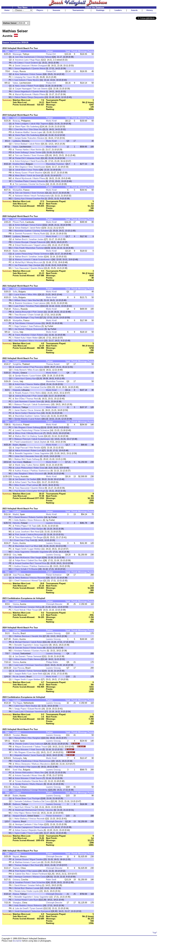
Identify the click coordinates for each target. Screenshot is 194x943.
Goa (14, 555)
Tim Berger (38, 537)
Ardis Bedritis (20, 520)
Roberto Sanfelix (36, 517)
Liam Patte (19, 306)
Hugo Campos (20, 326)
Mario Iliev (39, 772)
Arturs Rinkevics (35, 520)
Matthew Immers (22, 862)
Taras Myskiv (33, 80)
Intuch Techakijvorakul (41, 196)
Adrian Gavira (20, 659)
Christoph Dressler (54, 604)
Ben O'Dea (19, 399)
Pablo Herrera (34, 659)
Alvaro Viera (37, 775)
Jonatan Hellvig (34, 607)
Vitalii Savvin (36, 749)
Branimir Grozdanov (23, 303)
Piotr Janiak (38, 312)
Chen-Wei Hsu (20, 129)
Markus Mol (20, 436)
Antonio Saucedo (22, 775)
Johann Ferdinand (39, 874)
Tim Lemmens (21, 184)
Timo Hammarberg (23, 537)
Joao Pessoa (18, 575)
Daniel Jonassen (22, 65)
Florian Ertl (51, 54)
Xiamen (16, 868)
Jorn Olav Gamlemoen (25, 57)
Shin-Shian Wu (35, 129)
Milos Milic (32, 294)
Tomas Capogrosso (42, 827)
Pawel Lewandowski (23, 442)
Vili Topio (32, 526)
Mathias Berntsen (22, 636)
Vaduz (15, 83)
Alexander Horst (32, 456)
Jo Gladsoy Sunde (35, 436)
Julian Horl (19, 456)
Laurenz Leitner (21, 367)
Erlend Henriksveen (23, 245)
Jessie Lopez (36, 132)
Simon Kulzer (36, 225)
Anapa (15, 71)
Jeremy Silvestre (37, 181)
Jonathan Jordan (36, 239)
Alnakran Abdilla (22, 132)
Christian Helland (44, 57)
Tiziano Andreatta (22, 781)
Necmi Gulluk (21, 413)
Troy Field (34, 317)
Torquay (16, 476)
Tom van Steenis (40, 88)
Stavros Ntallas (33, 384)
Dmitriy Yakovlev (45, 810)
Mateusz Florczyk (22, 404)
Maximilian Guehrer (22, 231)
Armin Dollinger (21, 225)
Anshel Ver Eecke (37, 184)
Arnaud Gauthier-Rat (35, 198)
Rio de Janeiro (19, 676)
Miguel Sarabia (36, 859)
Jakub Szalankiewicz (41, 259)
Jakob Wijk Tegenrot (39, 123)
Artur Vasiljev (37, 529)
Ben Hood (35, 531)
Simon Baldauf (20, 144)
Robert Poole (33, 86)
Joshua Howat (20, 900)
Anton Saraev (36, 74)
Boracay (16, 121)
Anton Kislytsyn (22, 161)
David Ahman (20, 607)
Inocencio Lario (21, 60)
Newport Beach (19, 816)
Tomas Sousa (36, 648)
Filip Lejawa (32, 767)
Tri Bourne (33, 569)
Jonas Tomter (36, 152)
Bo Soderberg (33, 126)
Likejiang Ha (19, 77)
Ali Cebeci (18, 63)
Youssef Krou (40, 563)
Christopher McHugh (36, 491)
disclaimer (17, 941)
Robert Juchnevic (22, 529)
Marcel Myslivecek (23, 94)
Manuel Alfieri (20, 738)
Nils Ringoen (19, 427)
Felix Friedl (19, 248)
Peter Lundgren (21, 123)
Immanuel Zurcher (39, 387)
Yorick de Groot (33, 175)
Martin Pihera (39, 94)
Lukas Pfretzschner (23, 468)
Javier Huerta (20, 410)
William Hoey (20, 300)
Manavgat (17, 54)
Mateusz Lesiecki (22, 259)
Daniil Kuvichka (37, 161)
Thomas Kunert (53, 364)
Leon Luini (18, 665)
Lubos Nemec (33, 465)
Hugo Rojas (35, 60)
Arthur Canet (20, 482)
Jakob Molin (20, 170)
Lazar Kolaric (20, 294)
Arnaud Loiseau (34, 323)
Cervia (15, 332)
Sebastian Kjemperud (41, 911)
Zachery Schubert (41, 231)
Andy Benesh (20, 370)
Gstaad (16, 653)
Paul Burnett (19, 491)
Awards (134, 10)
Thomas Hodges (21, 865)
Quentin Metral (38, 68)
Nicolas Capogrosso (23, 827)
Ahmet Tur (29, 807)
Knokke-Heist (19, 164)
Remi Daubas (31, 706)
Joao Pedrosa (35, 326)
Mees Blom (20, 175)
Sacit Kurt (18, 807)
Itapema (16, 821)
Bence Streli (31, 813)
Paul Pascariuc (37, 367)
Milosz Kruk (20, 433)
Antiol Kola (19, 384)
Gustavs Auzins (39, 650)
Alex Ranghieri (20, 340)
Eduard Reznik (34, 709)
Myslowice (17, 424)
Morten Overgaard (39, 65)
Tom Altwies (20, 323)
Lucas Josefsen (22, 531)
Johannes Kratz (33, 158)
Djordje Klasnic (21, 375)
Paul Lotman (32, 485)
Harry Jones (20, 86)
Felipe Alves (20, 560)
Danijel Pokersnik (38, 242)
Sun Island (17, 462)
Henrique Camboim (23, 824)
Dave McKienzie (22, 557)
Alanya (16, 787)
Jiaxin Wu (31, 77)
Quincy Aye (19, 198)
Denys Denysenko (36, 97)
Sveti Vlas (17, 769)
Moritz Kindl (51, 121)
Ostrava (16, 879)
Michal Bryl (20, 262)
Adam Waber (32, 338)
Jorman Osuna (21, 859)
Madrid (16, 514)
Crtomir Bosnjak (21, 242)
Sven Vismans (38, 155)
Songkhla (17, 364)
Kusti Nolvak (20, 610)
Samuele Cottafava (22, 801)
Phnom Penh (18, 222)
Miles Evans (33, 370)
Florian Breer (20, 798)
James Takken (40, 416)
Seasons (56, 10)
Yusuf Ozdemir (31, 63)
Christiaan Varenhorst (34, 665)
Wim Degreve (21, 167)
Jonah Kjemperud (22, 911)
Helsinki (16, 523)
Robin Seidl (51, 879)
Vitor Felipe (38, 824)
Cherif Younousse (22, 580)
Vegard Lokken (40, 245)
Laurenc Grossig (53, 523)
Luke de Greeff (21, 908)
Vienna (16, 604)
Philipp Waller (52, 662)
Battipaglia (17, 758)
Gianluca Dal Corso (41, 801)
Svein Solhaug (21, 152)
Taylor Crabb (19, 833)
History (149, 10)
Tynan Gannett (36, 908)
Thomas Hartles (22, 149)
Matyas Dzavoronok (35, 329)
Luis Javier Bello (35, 674)
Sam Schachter (38, 882)
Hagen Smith (20, 549)
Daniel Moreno (20, 517)
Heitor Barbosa (21, 578)
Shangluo (17, 902)
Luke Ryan (33, 900)
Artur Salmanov (21, 74)
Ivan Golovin (19, 80)
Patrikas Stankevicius (40, 471)
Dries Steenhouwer (37, 167)
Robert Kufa (19, 338)
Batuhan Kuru (35, 413)
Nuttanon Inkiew (22, 196)
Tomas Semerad (34, 656)
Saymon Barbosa (22, 790)
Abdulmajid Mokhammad (26, 810)
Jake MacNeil (34, 300)
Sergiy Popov (20, 709)
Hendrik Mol (37, 636)
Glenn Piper (20, 126)
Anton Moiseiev (21, 749)
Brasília (16, 633)
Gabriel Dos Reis (35, 560)
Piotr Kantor (19, 767)
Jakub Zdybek (40, 442)
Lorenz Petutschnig (23, 254)
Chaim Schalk (34, 315)
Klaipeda (16, 390)
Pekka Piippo (21, 526)
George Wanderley (39, 790)
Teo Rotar (32, 482)
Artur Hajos (19, 813)
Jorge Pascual (21, 447)
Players (40, 10)
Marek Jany (20, 465)
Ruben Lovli (36, 450)
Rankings (100, 10)
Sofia (15, 291)
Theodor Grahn (21, 744)
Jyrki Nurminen (21, 401)
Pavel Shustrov (36, 172)
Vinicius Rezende (37, 578)
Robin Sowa (39, 468)
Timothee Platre (21, 181)
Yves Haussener (21, 268)
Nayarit (16, 856)
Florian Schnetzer (41, 254)
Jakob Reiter (34, 144)
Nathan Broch (21, 239)
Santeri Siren (35, 401)
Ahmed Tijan (37, 580)
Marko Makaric (36, 784)
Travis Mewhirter (22, 335)
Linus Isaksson (36, 744)
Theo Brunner (20, 315)
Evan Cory (19, 540)
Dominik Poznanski (23, 233)
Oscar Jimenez (34, 410)
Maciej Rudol (39, 233)
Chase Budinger (21, 317)
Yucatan (16, 735)
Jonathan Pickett (22, 882)
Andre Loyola (33, 891)
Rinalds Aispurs (22, 393)
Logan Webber (34, 549)
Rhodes (16, 373)
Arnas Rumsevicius (42, 761)
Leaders (118, 10)
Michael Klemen (22, 642)
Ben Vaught (36, 557)
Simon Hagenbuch (22, 68)
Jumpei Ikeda (20, 138)
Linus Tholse (33, 170)
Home (7, 10)
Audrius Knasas (22, 471)
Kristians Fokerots (22, 650)
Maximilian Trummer (55, 164)
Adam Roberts (37, 335)
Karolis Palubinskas (23, 761)
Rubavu (16, 309)
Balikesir (16, 407)
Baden (15, 251)
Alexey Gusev (21, 172)
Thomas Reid (32, 399)
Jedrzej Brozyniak (23, 312)
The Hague (17, 703)
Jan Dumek (19, 329)
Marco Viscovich (36, 340)
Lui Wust (34, 546)
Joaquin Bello (20, 674)
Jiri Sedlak (31, 479)
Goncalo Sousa (21, 648)
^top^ (154, 932)
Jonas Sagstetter (41, 453)
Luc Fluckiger (34, 798)
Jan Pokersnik (20, 265)
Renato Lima (19, 891)
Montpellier (17, 190)
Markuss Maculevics (41, 764)
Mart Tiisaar (32, 610)
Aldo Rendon (34, 447)
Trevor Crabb (33, 833)
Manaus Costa (39, 877)
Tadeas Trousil (40, 746)
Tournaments (78, 10)
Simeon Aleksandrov (24, 772)
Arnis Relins (35, 393)
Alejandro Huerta (21, 755)
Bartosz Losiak (32, 888)
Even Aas (31, 752)
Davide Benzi (38, 781)
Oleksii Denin (20, 97)
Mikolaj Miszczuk (34, 262)
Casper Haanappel (23, 88)
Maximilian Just (22, 546)
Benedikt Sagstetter (23, 453)
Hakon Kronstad (22, 450)
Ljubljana (16, 141)
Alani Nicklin (36, 149)
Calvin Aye (19, 378)
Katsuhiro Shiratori (36, 138)
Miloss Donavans (22, 764)
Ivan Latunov (40, 303)
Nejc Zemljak (34, 265)
